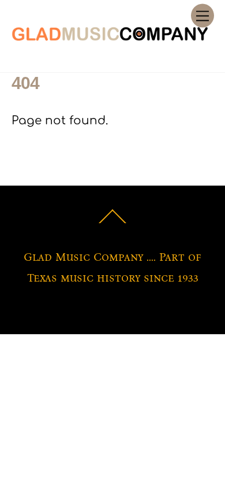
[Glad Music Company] (110, 37)
